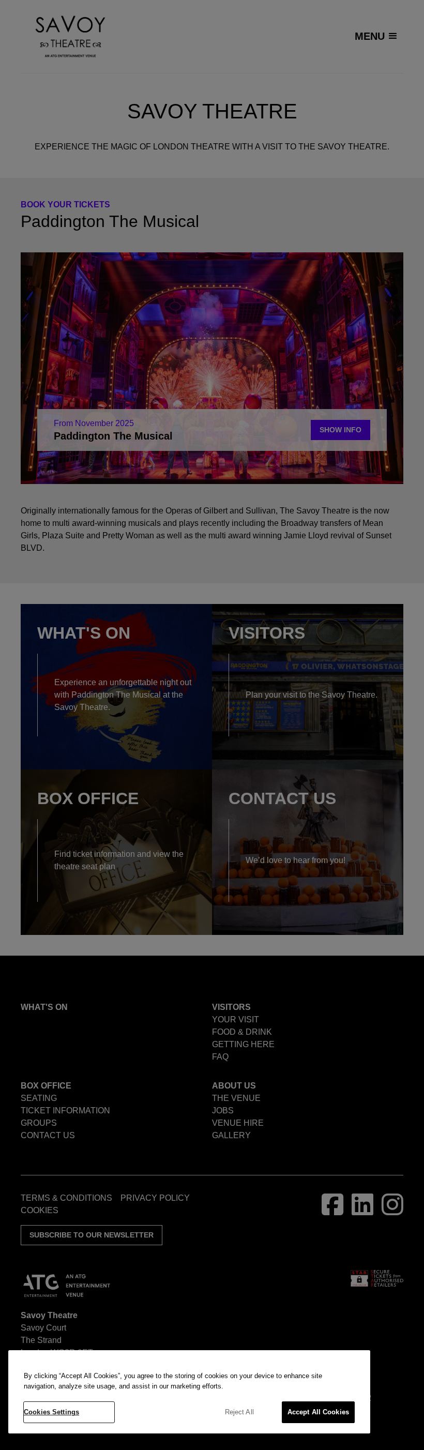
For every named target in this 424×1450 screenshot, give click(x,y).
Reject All (239, 1412)
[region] (189, 1391)
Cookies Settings (51, 1412)
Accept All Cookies (318, 1412)
